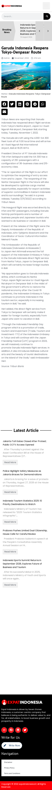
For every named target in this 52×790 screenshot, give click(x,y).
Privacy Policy (9, 765)
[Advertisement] (26, 394)
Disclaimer (8, 759)
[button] (46, 5)
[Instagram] (4, 727)
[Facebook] (11, 727)
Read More (10, 459)
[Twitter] (25, 727)
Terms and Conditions (12, 770)
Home (4, 91)
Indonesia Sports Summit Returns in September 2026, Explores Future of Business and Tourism (22, 561)
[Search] (47, 16)
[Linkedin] (18, 727)
